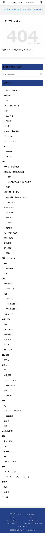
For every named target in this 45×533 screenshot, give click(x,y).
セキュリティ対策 (11, 523)
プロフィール (33, 517)
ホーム (12, 517)
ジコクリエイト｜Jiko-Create (22, 2)
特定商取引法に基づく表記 (33, 523)
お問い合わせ (22, 526)
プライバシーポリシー (11, 520)
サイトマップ (33, 520)
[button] (41, 74)
